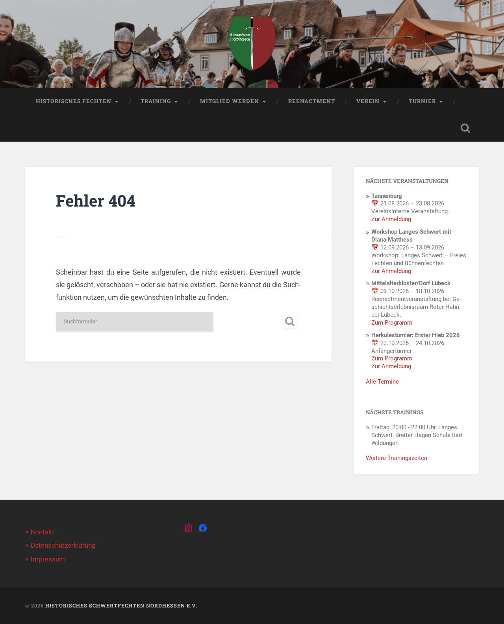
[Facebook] (203, 528)
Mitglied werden (229, 101)
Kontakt (42, 532)
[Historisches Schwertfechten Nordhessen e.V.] (252, 44)
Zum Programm (391, 322)
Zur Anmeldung (391, 219)
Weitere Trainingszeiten (396, 458)
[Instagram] (188, 528)
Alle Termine (382, 381)
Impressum (48, 559)
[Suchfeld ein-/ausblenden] (465, 128)
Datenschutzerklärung (63, 545)
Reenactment (311, 101)
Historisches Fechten (73, 101)
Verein (368, 101)
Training (156, 101)
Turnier (422, 101)
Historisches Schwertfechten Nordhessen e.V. (121, 605)
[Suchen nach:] (178, 321)
